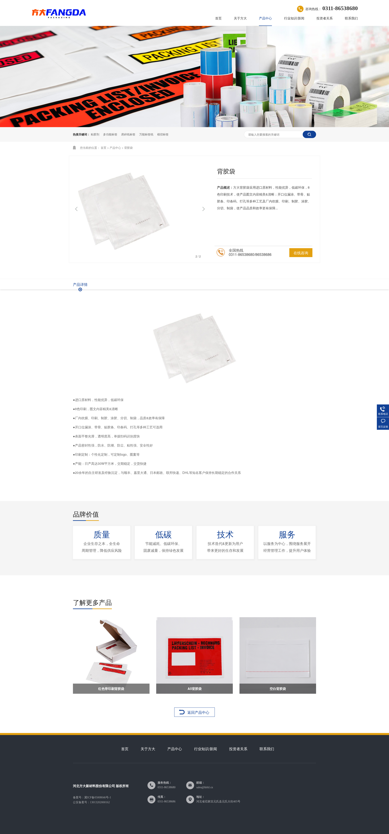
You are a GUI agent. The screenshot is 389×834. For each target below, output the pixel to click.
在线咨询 (301, 252)
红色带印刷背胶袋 (111, 688)
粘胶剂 (95, 134)
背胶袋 (128, 148)
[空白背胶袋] (277, 655)
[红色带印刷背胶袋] (111, 655)
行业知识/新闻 (294, 18)
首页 (218, 18)
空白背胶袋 (278, 688)
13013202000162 (100, 802)
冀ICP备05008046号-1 (97, 797)
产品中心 (265, 18)
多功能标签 (110, 134)
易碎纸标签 (128, 134)
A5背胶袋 (195, 688)
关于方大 (240, 18)
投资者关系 (324, 18)
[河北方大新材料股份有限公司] (59, 13)
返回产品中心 (198, 712)
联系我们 (351, 18)
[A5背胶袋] (194, 655)
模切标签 (163, 134)
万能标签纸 (146, 134)
